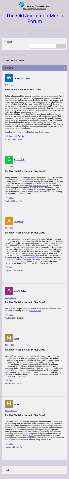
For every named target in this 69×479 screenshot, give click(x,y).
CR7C (31, 436)
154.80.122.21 (11, 345)
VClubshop (9, 372)
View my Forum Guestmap (38, 6)
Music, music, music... (16, 55)
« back (6, 470)
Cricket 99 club (35, 311)
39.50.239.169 (11, 228)
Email (11, 136)
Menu (9, 41)
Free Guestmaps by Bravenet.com (34, 9)
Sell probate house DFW (38, 185)
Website (21, 136)
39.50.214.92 (10, 166)
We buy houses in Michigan (31, 257)
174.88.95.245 (11, 85)
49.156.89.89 (10, 297)
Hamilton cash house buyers (16, 132)
